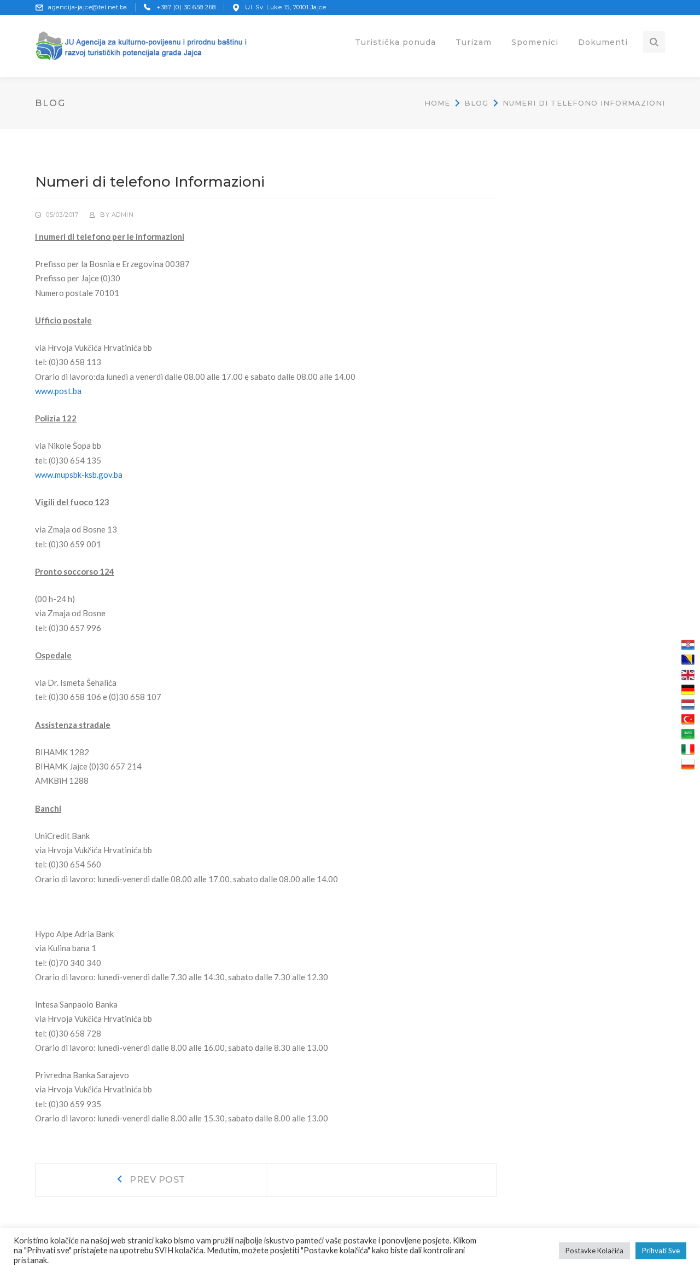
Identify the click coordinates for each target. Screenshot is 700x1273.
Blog (476, 103)
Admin (123, 214)
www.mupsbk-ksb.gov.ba (78, 474)
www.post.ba (58, 391)
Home (437, 103)
